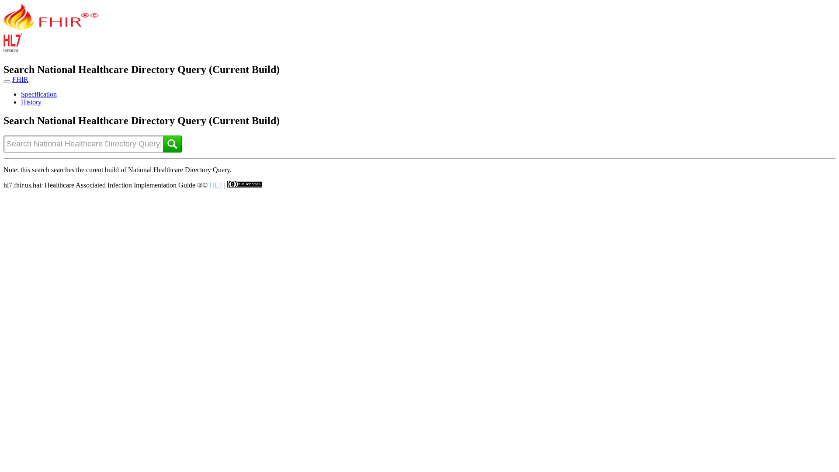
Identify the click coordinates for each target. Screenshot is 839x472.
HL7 (215, 185)
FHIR (20, 79)
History (31, 102)
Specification (39, 94)
